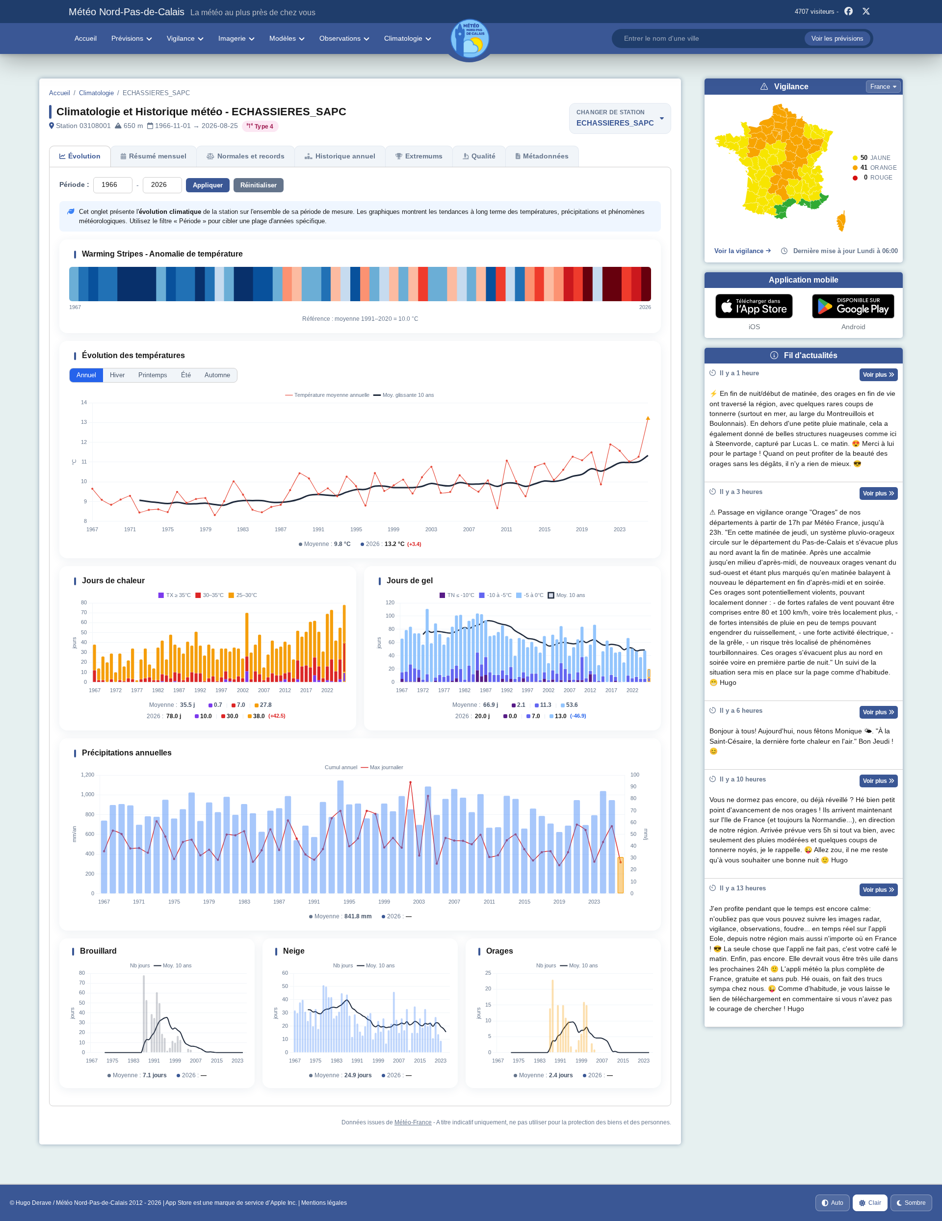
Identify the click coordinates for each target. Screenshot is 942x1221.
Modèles (282, 38)
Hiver (117, 375)
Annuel (86, 375)
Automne (217, 375)
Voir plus (876, 374)
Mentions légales (324, 1202)
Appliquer (208, 185)
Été (186, 375)
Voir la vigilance (738, 251)
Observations (340, 38)
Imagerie (232, 38)
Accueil (86, 38)
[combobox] (742, 38)
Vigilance (181, 38)
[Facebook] (848, 11)
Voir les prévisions (837, 38)
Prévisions (127, 38)
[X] (866, 11)
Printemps (152, 375)
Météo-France (413, 1122)
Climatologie (403, 38)
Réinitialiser (258, 185)
